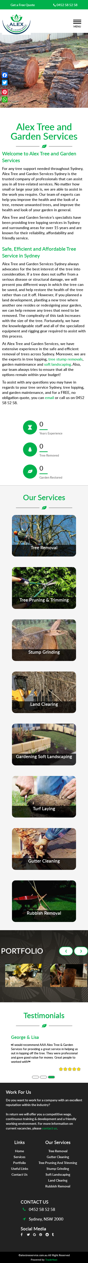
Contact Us (19, 1174)
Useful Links (19, 1168)
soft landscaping (57, 364)
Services (19, 1156)
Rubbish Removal (57, 1186)
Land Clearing (57, 1180)
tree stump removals (65, 359)
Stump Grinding (57, 1168)
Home (19, 1150)
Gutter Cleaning (58, 1156)
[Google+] (4, 87)
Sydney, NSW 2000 (46, 1219)
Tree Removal (57, 1150)
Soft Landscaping (58, 1174)
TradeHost (51, 1259)
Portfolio (19, 1162)
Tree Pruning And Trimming (57, 1162)
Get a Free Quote (23, 4)
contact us (49, 1128)
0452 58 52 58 (66, 4)
